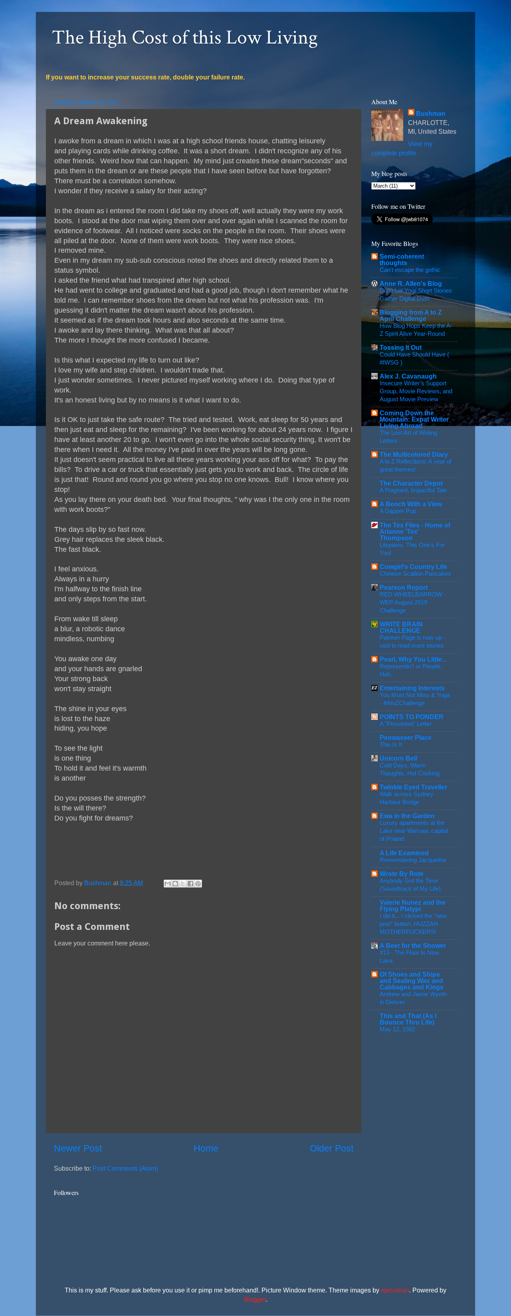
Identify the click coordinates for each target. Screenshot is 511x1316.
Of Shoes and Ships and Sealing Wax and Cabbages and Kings (412, 981)
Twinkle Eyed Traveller (413, 787)
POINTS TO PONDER (412, 716)
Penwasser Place (406, 737)
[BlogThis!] (175, 884)
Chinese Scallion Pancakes (415, 573)
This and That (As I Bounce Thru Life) (408, 1019)
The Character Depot (411, 483)
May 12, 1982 (397, 1029)
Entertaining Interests (412, 688)
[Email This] (168, 884)
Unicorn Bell (398, 758)
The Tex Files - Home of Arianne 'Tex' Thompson (415, 531)
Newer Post (78, 1148)
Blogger (255, 1299)
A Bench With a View (411, 503)
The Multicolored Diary (414, 454)
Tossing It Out (401, 347)
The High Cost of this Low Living (185, 38)
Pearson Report (404, 587)
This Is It (391, 744)
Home (206, 1148)
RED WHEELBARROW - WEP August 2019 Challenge (413, 602)
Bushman (431, 113)
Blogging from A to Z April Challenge (411, 315)
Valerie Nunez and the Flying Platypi (413, 905)
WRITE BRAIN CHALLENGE (401, 627)
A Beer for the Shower (413, 945)
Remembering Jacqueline (413, 859)
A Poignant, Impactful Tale (413, 490)
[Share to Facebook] (190, 884)
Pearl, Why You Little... (413, 659)
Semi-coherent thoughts (402, 259)
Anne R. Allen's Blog (411, 283)
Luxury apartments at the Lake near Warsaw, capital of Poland (414, 830)
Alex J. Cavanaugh (408, 376)
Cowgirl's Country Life (413, 566)
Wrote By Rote (402, 873)
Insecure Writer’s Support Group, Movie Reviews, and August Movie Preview (416, 391)
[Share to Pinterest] (198, 884)
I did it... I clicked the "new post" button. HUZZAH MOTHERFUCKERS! (413, 923)
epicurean (395, 1290)
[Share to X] (183, 884)
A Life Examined (404, 852)
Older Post (331, 1148)
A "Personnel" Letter (406, 723)
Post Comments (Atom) (125, 1168)
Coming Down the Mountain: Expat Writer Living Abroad (414, 419)
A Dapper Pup (398, 510)
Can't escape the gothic (410, 269)
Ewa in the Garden (407, 815)
